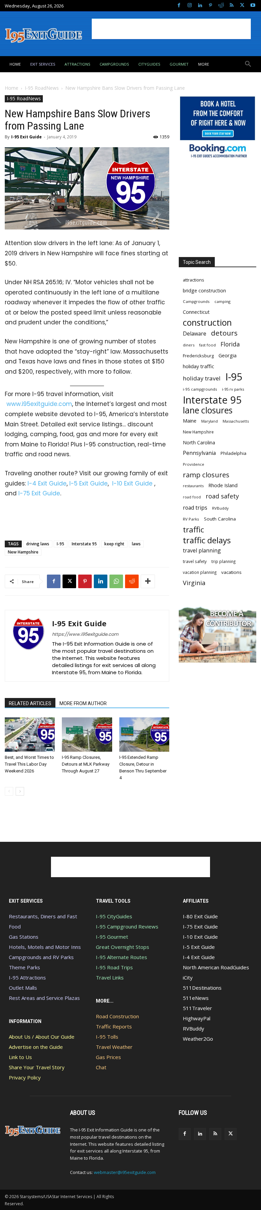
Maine (189, 420)
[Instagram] (189, 5)
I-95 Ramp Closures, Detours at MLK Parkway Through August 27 (85, 764)
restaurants (193, 485)
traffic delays (207, 540)
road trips (195, 507)
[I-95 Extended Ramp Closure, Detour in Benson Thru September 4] (144, 734)
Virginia (194, 582)
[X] (242, 5)
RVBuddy (220, 508)
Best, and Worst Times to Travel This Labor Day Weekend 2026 (29, 764)
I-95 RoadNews (42, 88)
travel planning (202, 550)
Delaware (194, 333)
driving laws (37, 544)
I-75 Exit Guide (39, 493)
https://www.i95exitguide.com (85, 634)
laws (136, 544)
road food (192, 497)
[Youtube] (252, 5)
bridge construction (204, 290)
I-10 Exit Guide (132, 483)
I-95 (60, 544)
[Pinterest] (210, 5)
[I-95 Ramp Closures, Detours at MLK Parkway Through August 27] (87, 734)
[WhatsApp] (116, 581)
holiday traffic (198, 366)
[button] (248, 64)
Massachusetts (236, 421)
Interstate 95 (84, 544)
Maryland (209, 421)
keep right (114, 544)
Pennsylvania (199, 453)
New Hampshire (23, 552)
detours (224, 333)
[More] (148, 581)
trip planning (223, 561)
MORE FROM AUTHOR (83, 703)
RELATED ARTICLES (30, 703)
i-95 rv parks (233, 389)
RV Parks (191, 519)
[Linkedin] (200, 5)
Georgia (228, 355)
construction (207, 322)
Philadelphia (233, 453)
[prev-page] (9, 791)
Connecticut (196, 312)
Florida (230, 344)
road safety (222, 496)
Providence (193, 464)
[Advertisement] (171, 29)
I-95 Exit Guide (26, 137)
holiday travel (202, 378)
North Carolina (199, 442)
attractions (193, 280)
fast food (207, 344)
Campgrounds (196, 301)
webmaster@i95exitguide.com (125, 1172)
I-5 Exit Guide (88, 483)
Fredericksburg (198, 356)
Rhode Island (223, 485)
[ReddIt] (132, 581)
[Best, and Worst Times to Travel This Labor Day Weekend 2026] (30, 734)
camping (222, 301)
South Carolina (220, 519)
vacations (231, 572)
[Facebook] (178, 5)
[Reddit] (221, 5)
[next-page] (20, 791)
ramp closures (206, 474)
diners (188, 344)
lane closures (207, 410)
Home (11, 88)
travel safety (195, 561)
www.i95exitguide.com (39, 404)
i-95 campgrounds (200, 389)
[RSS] (231, 5)
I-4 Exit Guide (47, 483)
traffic (193, 529)
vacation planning (199, 572)
